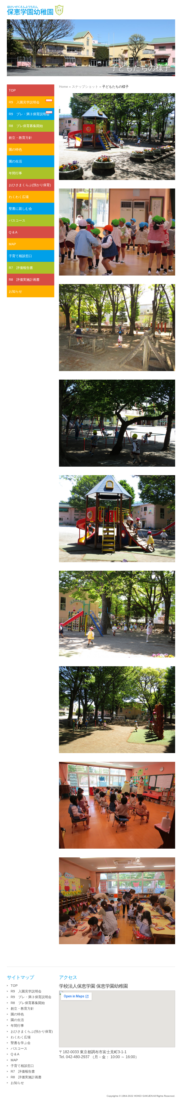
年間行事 (15, 173)
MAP (12, 244)
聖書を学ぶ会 (21, 1043)
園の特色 (15, 149)
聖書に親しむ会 (20, 209)
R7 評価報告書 (21, 268)
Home (63, 86)
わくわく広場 (19, 197)
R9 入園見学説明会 (24, 102)
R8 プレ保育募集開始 (26, 126)
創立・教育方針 (20, 138)
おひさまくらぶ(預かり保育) (30, 185)
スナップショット (85, 86)
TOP (12, 90)
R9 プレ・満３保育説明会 (29, 114)
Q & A (13, 232)
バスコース (17, 220)
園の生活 (15, 161)
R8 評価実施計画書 (24, 279)
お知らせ (15, 291)
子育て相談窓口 (20, 256)
